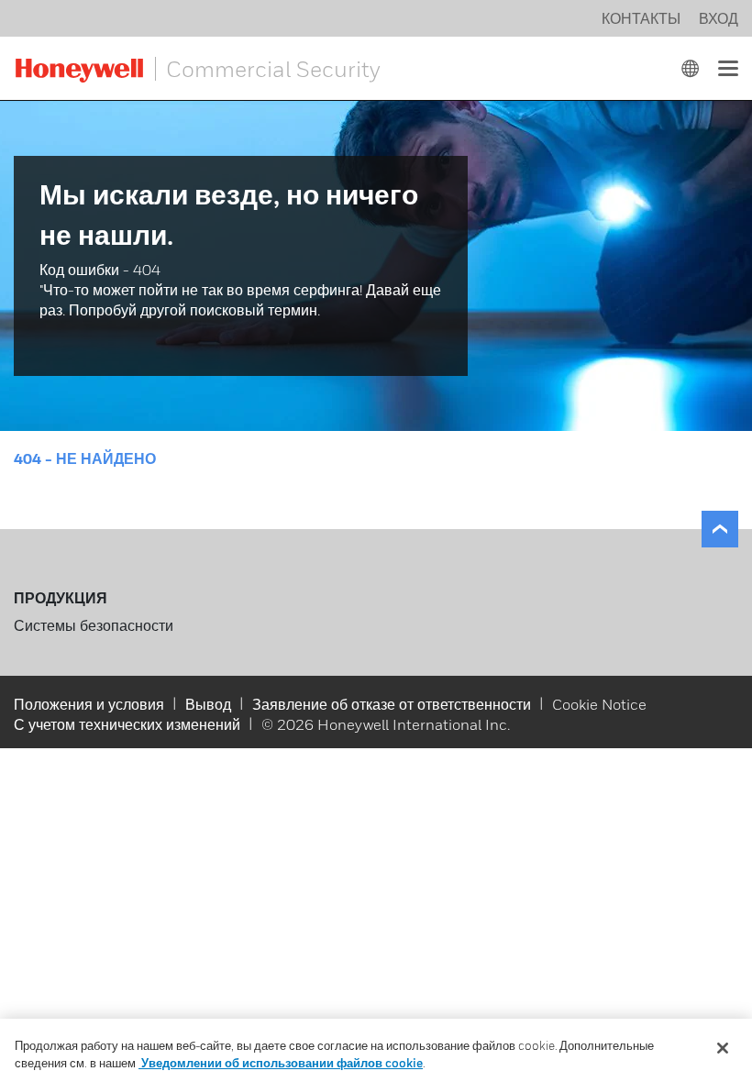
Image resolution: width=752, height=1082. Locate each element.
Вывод (208, 704)
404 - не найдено (85, 458)
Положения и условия (89, 704)
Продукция (60, 598)
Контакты (641, 18)
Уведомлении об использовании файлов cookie (280, 1062)
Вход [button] (718, 18)
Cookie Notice (599, 704)
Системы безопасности (93, 625)
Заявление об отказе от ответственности (391, 704)
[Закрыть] (722, 1048)
